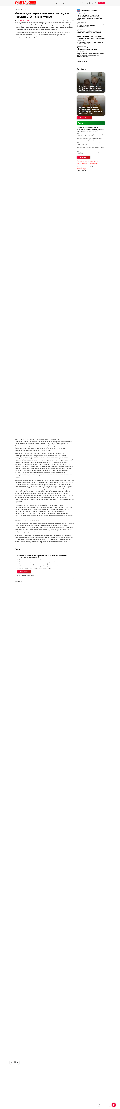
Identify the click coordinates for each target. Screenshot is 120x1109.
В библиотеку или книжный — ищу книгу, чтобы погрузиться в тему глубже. (39, 566)
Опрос (81, 123)
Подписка (72, 3)
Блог (50, 3)
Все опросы (18, 581)
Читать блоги (84, 118)
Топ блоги (81, 69)
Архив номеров (60, 3)
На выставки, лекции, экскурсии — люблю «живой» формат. (35, 564)
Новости (43, 3)
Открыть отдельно (82, 169)
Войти (101, 3)
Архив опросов (81, 171)
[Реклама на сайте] (114, 1105)
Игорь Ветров (24, 20)
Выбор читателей (89, 10)
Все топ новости (82, 61)
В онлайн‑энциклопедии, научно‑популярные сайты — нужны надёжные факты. (40, 562)
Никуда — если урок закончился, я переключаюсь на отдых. (35, 568)
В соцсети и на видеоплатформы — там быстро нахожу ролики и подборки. (39, 560)
